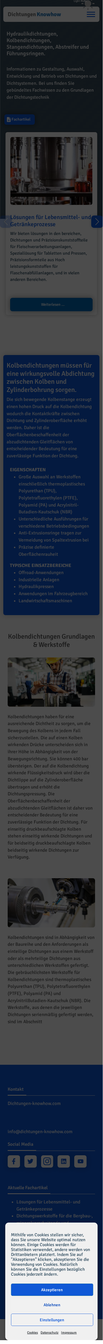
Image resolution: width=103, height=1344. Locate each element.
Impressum (69, 1333)
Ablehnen (52, 1304)
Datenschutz (49, 1333)
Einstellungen (52, 1319)
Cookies (32, 1333)
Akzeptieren (52, 1289)
